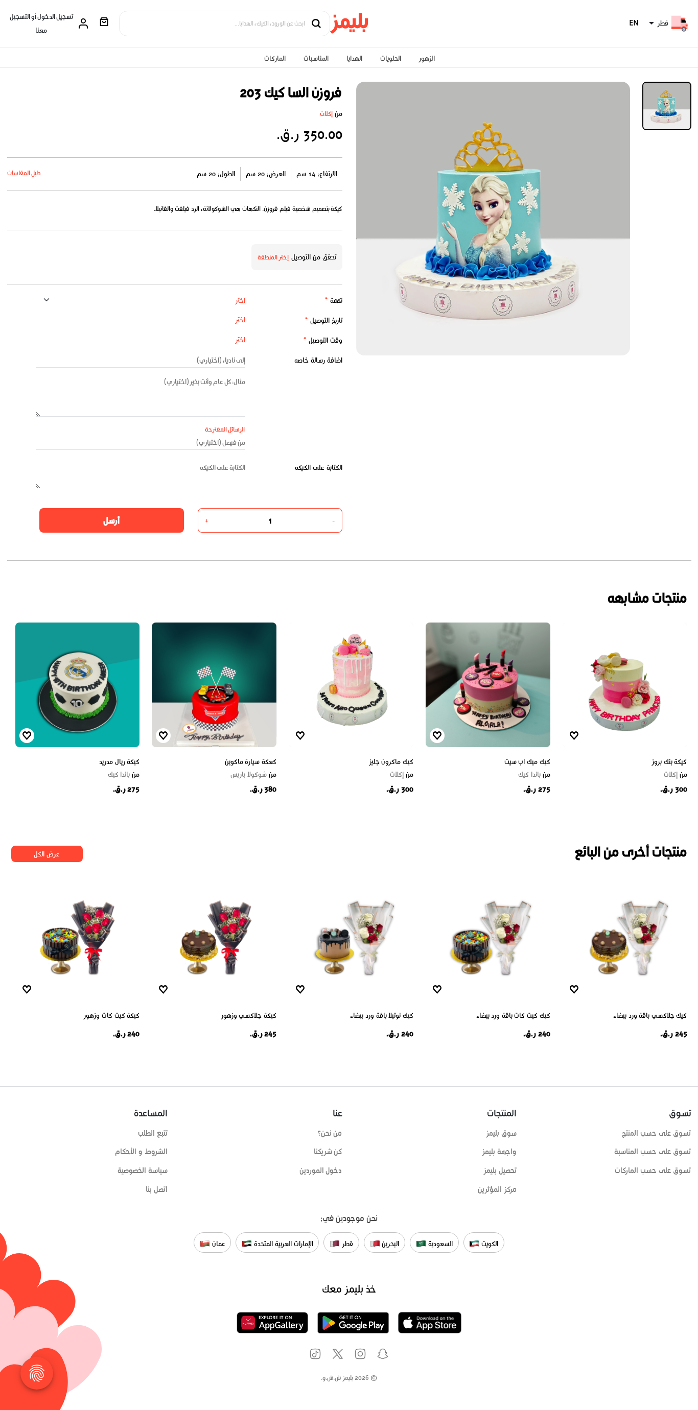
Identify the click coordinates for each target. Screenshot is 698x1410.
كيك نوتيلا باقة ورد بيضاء (381, 1015)
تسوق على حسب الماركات (653, 1170)
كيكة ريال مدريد (119, 762)
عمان (217, 1243)
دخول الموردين (320, 1170)
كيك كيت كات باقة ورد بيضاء (513, 1015)
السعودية (439, 1243)
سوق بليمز (501, 1133)
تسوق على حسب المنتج (656, 1133)
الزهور (426, 58)
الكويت (488, 1243)
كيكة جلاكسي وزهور (248, 1015)
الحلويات (390, 58)
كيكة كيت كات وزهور (111, 1015)
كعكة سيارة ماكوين (250, 762)
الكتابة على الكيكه (318, 467)
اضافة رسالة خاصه (318, 360)
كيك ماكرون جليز (391, 762)
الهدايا (354, 58)
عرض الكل (47, 854)
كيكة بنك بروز (669, 762)
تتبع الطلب (153, 1133)
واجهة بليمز (499, 1151)
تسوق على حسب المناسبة (652, 1151)
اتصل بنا (157, 1189)
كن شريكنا (328, 1151)
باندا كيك (534, 774)
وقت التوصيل (322, 340)
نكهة (333, 300)
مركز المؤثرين (497, 1189)
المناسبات (316, 58)
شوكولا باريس (253, 774)
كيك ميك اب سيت (527, 762)
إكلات (326, 113)
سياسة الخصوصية (143, 1170)
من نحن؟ (329, 1133)
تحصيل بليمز (500, 1170)
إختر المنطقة (273, 257)
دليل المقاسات (24, 173)
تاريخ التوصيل (323, 320)
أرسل (111, 520)
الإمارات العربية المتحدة (282, 1243)
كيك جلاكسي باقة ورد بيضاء (650, 1015)
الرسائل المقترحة (225, 429)
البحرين (390, 1243)
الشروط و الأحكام (141, 1151)
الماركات (275, 58)
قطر (346, 1243)
